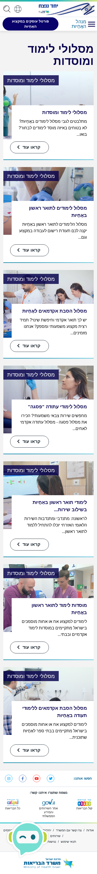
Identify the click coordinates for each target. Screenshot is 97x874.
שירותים (55, 836)
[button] (91, 24)
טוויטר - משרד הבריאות (50, 778)
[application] (6, 9)
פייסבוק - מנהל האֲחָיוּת (22, 778)
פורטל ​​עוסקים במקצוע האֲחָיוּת (30, 23)
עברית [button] (18, 9)
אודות (90, 830)
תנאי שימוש (68, 841)
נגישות (52, 841)
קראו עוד (30, 147)
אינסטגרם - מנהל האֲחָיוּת (8, 778)
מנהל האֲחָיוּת (79, 24)
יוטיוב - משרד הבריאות (36, 778)
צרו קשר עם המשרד (69, 830)
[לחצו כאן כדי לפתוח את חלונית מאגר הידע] (28, 839)
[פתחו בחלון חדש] (65, 9)
